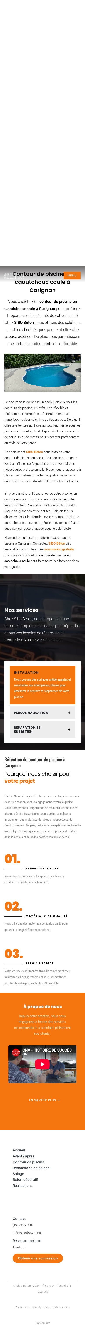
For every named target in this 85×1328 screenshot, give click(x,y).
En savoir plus (42, 1100)
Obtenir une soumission (38, 1258)
